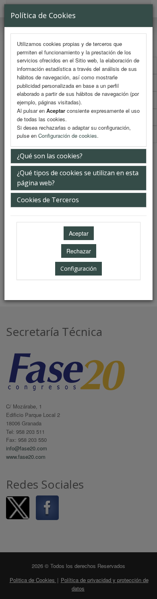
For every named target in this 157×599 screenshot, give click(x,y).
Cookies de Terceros (48, 199)
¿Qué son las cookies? (50, 155)
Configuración (78, 268)
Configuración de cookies (67, 135)
